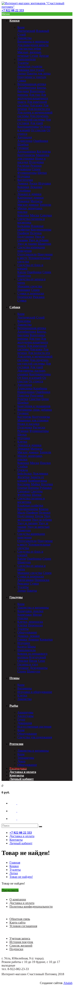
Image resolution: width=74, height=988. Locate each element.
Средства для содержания (34, 737)
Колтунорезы (26, 155)
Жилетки (23, 477)
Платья (22, 487)
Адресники (25, 140)
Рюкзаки (39, 297)
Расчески (23, 165)
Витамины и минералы (33, 41)
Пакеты (32, 590)
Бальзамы (23, 226)
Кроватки (46, 639)
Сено (41, 660)
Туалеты (23, 62)
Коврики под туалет (30, 70)
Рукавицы (24, 169)
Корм (20, 27)
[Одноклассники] (16, 811)
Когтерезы (44, 151)
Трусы (39, 516)
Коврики (23, 187)
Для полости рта (39, 109)
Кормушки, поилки (30, 611)
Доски (33, 183)
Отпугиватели (27, 254)
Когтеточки (25, 180)
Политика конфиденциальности (31, 906)
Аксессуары (25, 716)
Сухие (34, 55)
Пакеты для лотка (39, 73)
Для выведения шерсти (33, 45)
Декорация (24, 723)
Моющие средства (29, 286)
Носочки (47, 484)
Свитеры (37, 491)
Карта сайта (17, 922)
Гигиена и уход (27, 664)
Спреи (36, 169)
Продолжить (10, 890)
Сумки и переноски (30, 293)
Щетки (42, 172)
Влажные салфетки (30, 505)
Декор (21, 761)
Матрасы (36, 201)
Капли (21, 272)
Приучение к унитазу (31, 77)
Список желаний (20, 945)
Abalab (67, 983)
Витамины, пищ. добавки (34, 409)
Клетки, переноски (30, 621)
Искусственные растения (34, 726)
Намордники (26, 392)
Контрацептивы (28, 126)
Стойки (22, 466)
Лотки (21, 73)
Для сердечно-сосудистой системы (33, 117)
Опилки (22, 660)
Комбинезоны (37, 480)
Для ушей (36, 123)
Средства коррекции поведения (31, 249)
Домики (22, 183)
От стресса (36, 381)
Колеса (22, 646)
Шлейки (23, 144)
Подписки (16, 949)
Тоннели (45, 204)
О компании (17, 899)
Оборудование (27, 632)
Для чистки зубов (29, 48)
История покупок (21, 942)
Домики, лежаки (28, 636)
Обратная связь (19, 919)
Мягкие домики (28, 204)
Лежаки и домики (29, 194)
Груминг (23, 148)
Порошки (23, 289)
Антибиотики (26, 87)
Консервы (24, 321)
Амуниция (24, 137)
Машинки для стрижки (33, 156)
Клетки (22, 441)
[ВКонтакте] (16, 803)
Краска (43, 509)
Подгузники (25, 236)
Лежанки (36, 187)
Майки (35, 484)
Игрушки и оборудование (34, 692)
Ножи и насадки (28, 424)
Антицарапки (26, 151)
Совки (21, 80)
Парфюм (23, 233)
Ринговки (36, 395)
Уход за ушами (27, 243)
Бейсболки (24, 473)
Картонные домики (30, 197)
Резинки (36, 165)
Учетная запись (19, 938)
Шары (31, 646)
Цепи (45, 399)
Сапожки (23, 491)
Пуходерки (36, 162)
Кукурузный (37, 657)
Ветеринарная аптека (31, 84)
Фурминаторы (27, 172)
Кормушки (24, 614)
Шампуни (44, 243)
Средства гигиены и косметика (31, 220)
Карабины (40, 388)
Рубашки (46, 487)
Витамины (24, 688)
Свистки (35, 399)
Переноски (24, 297)
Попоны (33, 487)
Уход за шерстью (38, 526)
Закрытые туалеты (29, 66)
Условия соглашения (23, 926)
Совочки (46, 215)
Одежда (22, 470)
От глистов (38, 130)
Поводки (23, 395)
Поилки (45, 463)
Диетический (26, 31)
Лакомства (24, 38)
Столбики (24, 190)
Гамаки (22, 639)
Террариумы (25, 757)
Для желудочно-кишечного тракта (32, 98)
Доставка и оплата (21, 903)
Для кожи (36, 105)
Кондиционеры (41, 229)
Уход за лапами (27, 523)
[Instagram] (16, 818)
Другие (44, 55)
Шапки (36, 494)
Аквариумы (25, 712)
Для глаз (34, 94)
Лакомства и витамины (33, 607)
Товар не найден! (21, 876)
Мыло (21, 512)
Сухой (21, 34)
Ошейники (40, 140)
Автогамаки (25, 580)
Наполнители (26, 59)
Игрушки (23, 176)
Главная (14, 862)
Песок (33, 660)
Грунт (21, 719)
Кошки (14, 866)
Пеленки (36, 233)
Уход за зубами (39, 240)
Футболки (24, 494)
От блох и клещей (29, 377)
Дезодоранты (39, 668)
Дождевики (40, 473)
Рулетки (22, 399)
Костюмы (23, 484)
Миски (34, 215)
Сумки (21, 300)
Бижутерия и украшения (33, 406)
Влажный (42, 31)
